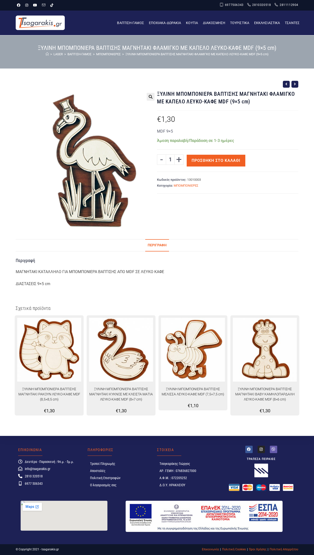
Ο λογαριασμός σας (103, 485)
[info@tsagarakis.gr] (20, 469)
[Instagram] (261, 449)
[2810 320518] (20, 476)
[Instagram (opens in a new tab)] (27, 5)
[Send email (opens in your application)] (43, 5)
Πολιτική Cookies (234, 549)
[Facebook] (249, 449)
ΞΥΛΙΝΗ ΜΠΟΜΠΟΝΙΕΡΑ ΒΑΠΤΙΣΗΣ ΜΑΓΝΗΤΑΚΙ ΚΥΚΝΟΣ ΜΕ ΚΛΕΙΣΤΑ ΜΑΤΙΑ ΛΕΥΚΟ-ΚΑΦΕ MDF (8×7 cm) (121, 394)
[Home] (47, 54)
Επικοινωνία (210, 549)
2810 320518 (34, 476)
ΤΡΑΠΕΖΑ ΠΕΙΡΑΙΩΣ (261, 459)
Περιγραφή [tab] (157, 245)
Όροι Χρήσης (257, 549)
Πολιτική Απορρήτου (284, 549)
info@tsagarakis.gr (37, 469)
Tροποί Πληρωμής (102, 464)
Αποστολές (97, 471)
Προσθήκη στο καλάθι (216, 160)
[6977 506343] (20, 483)
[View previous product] (286, 84)
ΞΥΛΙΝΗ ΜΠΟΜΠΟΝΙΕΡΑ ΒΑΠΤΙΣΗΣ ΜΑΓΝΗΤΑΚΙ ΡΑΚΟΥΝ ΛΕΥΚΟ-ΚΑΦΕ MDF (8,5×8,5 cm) (49, 394)
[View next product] (294, 84)
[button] (151, 97)
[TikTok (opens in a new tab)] (52, 5)
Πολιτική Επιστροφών (105, 478)
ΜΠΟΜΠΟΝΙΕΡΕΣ (186, 185)
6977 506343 (34, 484)
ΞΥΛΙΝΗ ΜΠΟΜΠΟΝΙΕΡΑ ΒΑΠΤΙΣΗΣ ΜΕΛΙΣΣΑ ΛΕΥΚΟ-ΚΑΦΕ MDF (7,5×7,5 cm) (193, 391)
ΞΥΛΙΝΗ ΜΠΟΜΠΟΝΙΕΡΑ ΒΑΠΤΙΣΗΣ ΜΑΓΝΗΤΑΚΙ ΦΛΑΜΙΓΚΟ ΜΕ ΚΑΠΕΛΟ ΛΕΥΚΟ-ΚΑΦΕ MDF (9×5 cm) (197, 54)
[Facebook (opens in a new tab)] (20, 5)
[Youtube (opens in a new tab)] (35, 5)
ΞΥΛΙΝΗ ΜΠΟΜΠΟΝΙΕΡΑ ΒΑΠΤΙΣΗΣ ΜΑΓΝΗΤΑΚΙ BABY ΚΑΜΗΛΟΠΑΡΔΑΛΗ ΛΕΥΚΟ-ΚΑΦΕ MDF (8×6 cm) (265, 394)
